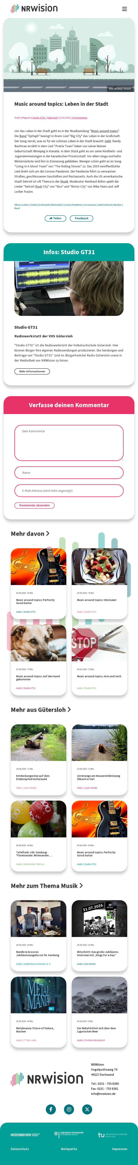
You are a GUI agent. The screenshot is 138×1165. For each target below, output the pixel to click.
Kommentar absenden (34, 505)
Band (22, 136)
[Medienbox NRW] (25, 1135)
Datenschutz (20, 1149)
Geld (108, 141)
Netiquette (69, 1149)
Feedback (81, 218)
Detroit (108, 205)
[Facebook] (50, 1109)
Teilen (56, 218)
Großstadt (44, 205)
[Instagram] (69, 1109)
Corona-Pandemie (72, 205)
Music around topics (104, 131)
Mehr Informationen (32, 371)
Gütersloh (52, 117)
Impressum (119, 1149)
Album (18, 205)
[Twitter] (87, 1109)
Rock (38, 186)
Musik (64, 181)
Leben (26, 205)
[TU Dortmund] (112, 1135)
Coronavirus (90, 205)
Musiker (118, 205)
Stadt (34, 205)
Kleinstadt (56, 205)
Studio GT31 (39, 117)
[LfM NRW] (69, 1135)
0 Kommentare (79, 117)
